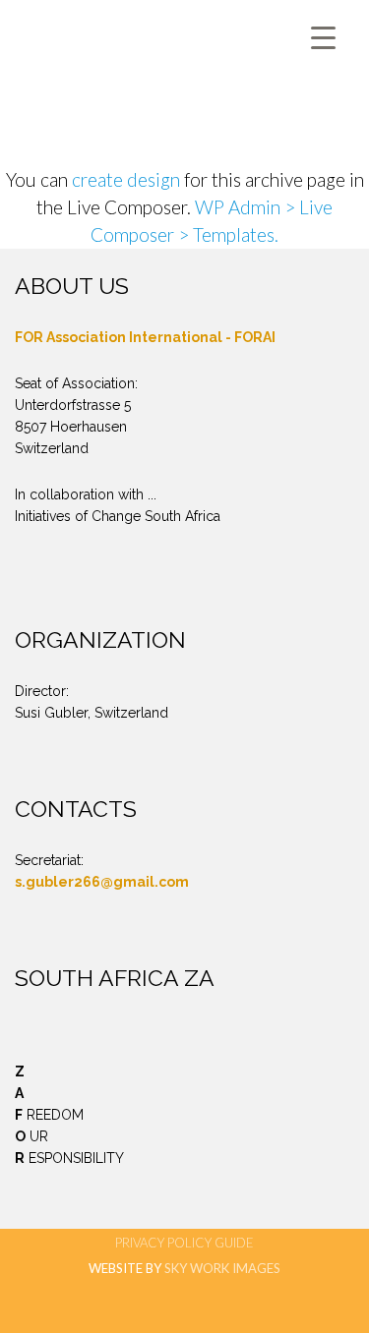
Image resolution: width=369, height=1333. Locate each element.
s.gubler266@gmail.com (102, 882)
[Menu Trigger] (323, 37)
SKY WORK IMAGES (222, 1268)
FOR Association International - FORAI (145, 337)
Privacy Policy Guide (184, 1242)
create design (126, 179)
